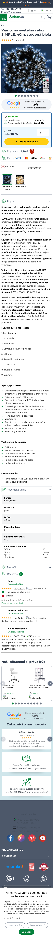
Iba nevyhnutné (37, 925)
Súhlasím (26, 932)
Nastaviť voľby (15, 925)
